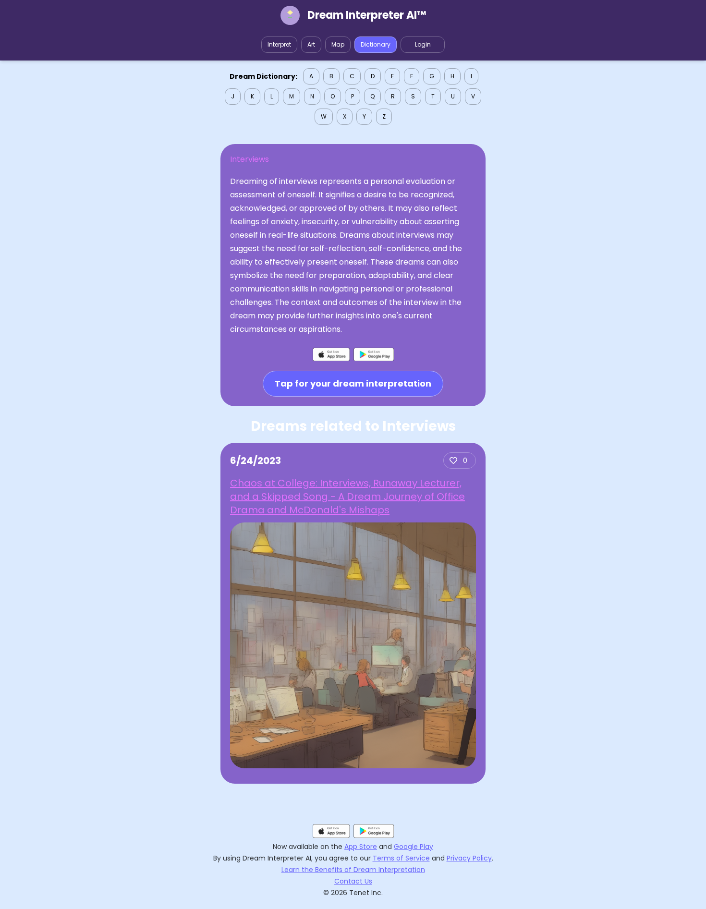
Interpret (279, 44)
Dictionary (375, 44)
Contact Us (353, 881)
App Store (360, 846)
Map (337, 44)
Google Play (413, 846)
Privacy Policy (469, 858)
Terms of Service (401, 858)
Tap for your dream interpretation (353, 383)
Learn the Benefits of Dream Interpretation (353, 869)
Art (311, 44)
